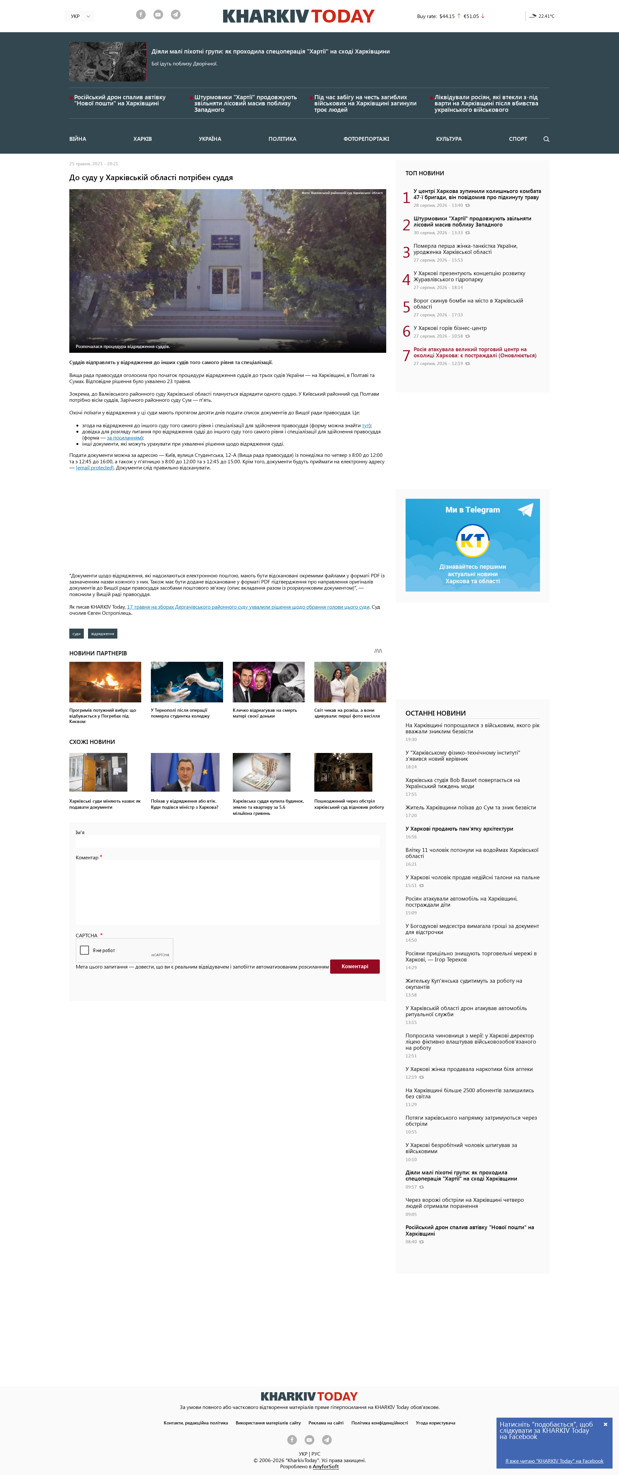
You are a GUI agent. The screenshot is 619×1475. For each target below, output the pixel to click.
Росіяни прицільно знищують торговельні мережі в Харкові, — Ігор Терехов (471, 956)
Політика (282, 138)
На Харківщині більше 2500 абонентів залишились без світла (470, 1093)
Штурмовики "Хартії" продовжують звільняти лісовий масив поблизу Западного (245, 103)
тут (365, 425)
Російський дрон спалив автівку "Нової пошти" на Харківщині (120, 100)
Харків (142, 138)
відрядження (102, 633)
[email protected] (95, 467)
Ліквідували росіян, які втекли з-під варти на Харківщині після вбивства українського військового (486, 103)
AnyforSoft (326, 1466)
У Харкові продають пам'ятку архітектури (459, 828)
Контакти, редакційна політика (196, 1422)
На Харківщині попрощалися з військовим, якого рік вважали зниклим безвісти (472, 728)
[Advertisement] (227, 522)
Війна (77, 138)
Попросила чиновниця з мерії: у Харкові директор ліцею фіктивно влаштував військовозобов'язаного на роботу (471, 1041)
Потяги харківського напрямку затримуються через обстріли (471, 1120)
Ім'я (80, 832)
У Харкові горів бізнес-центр (450, 327)
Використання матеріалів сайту (268, 1422)
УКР (303, 1453)
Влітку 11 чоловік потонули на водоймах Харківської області (472, 852)
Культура (449, 138)
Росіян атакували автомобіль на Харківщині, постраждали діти (462, 901)
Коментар (87, 857)
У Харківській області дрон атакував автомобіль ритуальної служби (466, 1010)
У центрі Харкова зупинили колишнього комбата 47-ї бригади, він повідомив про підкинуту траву (477, 193)
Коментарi (355, 966)
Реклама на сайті (326, 1422)
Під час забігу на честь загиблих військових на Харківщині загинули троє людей (365, 103)
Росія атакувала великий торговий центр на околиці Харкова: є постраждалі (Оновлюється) (475, 352)
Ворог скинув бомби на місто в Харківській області (468, 303)
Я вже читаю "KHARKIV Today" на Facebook (555, 1460)
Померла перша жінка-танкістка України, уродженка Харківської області (466, 248)
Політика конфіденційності (379, 1422)
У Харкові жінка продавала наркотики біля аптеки (469, 1068)
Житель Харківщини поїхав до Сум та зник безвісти (471, 807)
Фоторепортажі (366, 138)
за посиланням (124, 437)
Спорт (518, 138)
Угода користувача (435, 1422)
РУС (315, 1453)
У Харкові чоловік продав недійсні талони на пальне (473, 877)
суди (77, 633)
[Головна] (299, 16)
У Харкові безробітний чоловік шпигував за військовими (461, 1147)
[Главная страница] (309, 1396)
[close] (605, 1424)
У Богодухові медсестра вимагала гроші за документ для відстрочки (472, 928)
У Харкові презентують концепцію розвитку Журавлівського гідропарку (469, 276)
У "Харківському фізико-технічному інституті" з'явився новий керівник (463, 755)
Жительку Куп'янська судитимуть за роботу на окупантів (464, 983)
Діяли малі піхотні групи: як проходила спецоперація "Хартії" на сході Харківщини (271, 51)
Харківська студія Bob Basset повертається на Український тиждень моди (463, 782)
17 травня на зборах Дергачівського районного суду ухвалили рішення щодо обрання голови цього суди (248, 606)
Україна (210, 138)
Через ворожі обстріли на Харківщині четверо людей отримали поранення (465, 1202)
